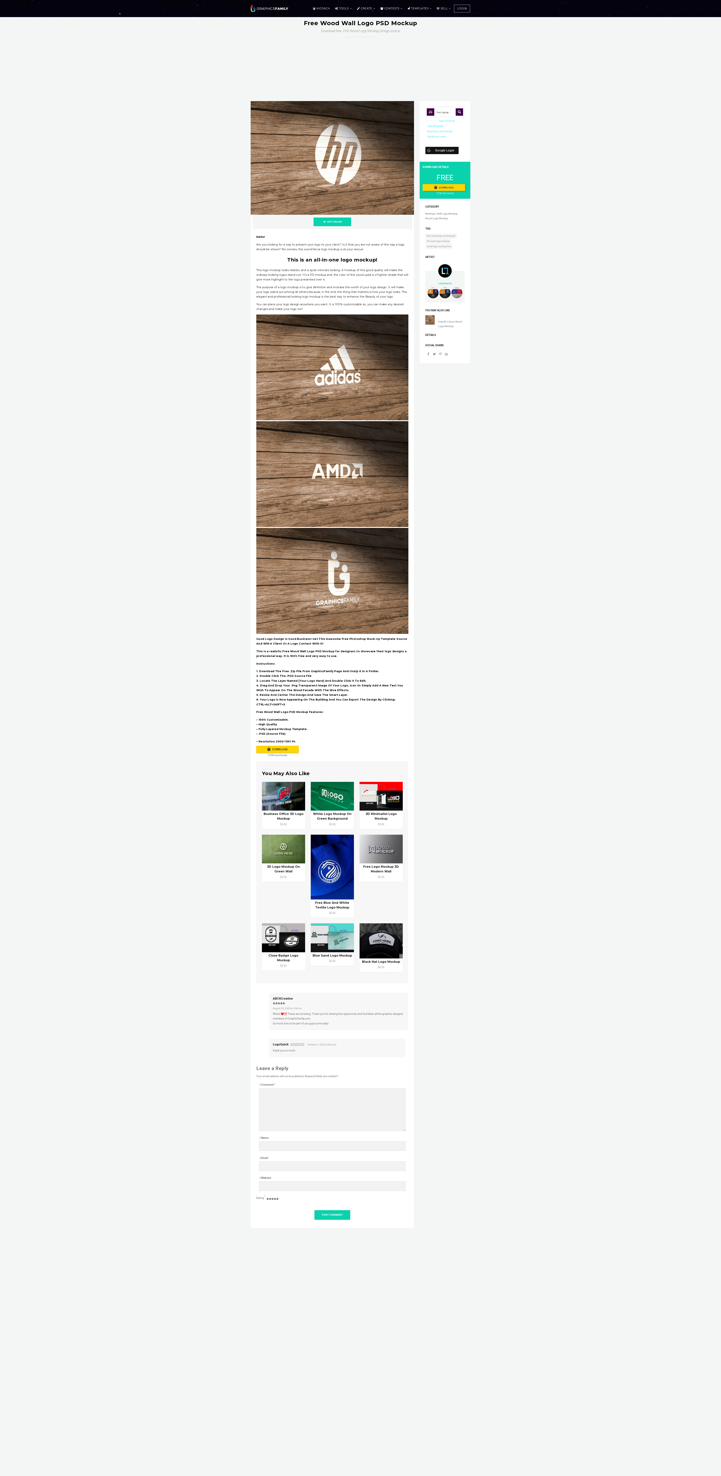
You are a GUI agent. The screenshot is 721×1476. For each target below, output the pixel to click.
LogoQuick (281, 1044)
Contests (391, 8)
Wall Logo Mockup (447, 213)
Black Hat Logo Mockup (381, 962)
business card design (440, 131)
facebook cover (436, 136)
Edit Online (334, 221)
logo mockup (447, 120)
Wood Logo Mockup (436, 218)
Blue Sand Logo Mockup (332, 955)
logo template (435, 126)
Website (266, 1177)
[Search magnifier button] (459, 112)
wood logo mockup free (439, 246)
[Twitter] (434, 354)
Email (264, 1157)
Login (462, 8)
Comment (268, 1084)
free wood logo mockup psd (441, 236)
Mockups (430, 213)
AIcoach (323, 8)
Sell (444, 8)
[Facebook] (428, 354)
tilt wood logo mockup (438, 241)
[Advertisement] (360, 65)
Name (264, 1137)
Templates (419, 8)
